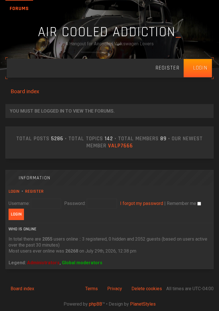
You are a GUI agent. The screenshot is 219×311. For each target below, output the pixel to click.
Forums (19, 8)
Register (34, 191)
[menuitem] (198, 68)
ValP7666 (120, 146)
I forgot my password (141, 203)
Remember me (182, 203)
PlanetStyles (143, 304)
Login (14, 191)
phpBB (95, 304)
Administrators (43, 262)
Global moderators (82, 262)
